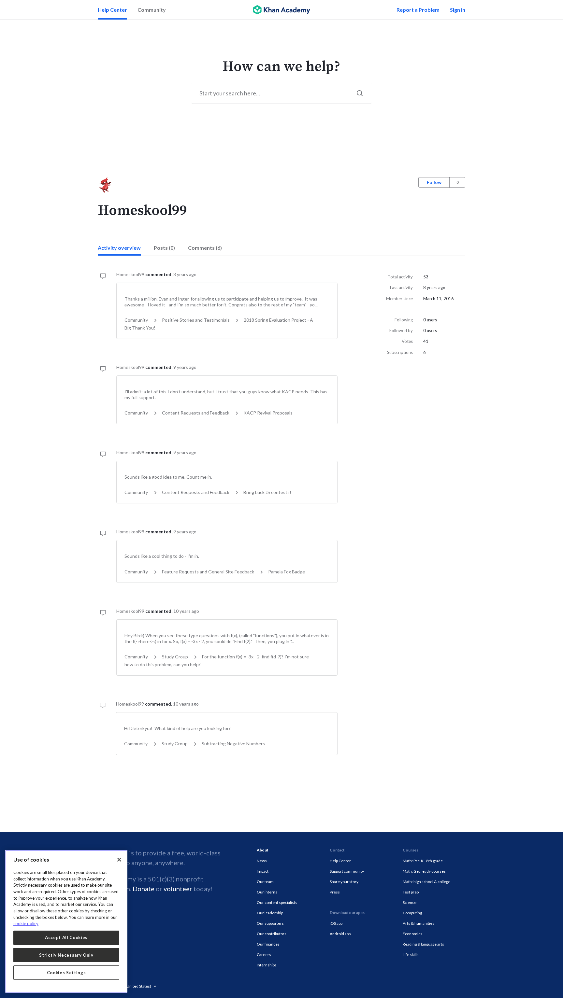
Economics (412, 933)
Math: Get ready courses (424, 871)
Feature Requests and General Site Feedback (208, 571)
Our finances (268, 944)
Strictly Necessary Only (66, 955)
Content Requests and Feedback (195, 412)
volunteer (178, 889)
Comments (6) (205, 248)
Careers (264, 954)
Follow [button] (434, 182)
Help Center (112, 10)
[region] (66, 921)
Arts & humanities (418, 923)
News (262, 860)
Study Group (175, 656)
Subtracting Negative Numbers (233, 743)
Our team (265, 881)
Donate (143, 889)
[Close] (119, 859)
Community (151, 10)
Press (335, 892)
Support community (347, 871)
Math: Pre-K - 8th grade (423, 860)
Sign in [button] (457, 10)
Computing (412, 912)
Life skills (411, 954)
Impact (262, 871)
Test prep (411, 892)
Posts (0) (164, 248)
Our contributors (271, 933)
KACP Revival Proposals (268, 412)
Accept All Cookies (66, 937)
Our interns (267, 892)
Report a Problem (418, 10)
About (262, 850)
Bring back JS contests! (267, 492)
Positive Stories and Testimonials (196, 320)
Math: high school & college (426, 881)
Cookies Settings (66, 972)
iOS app (336, 923)
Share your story (344, 881)
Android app (340, 933)
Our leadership (270, 912)
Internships (267, 965)
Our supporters (270, 923)
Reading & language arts (423, 944)
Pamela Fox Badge (286, 571)
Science (409, 902)
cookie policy (25, 923)
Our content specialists (277, 902)
